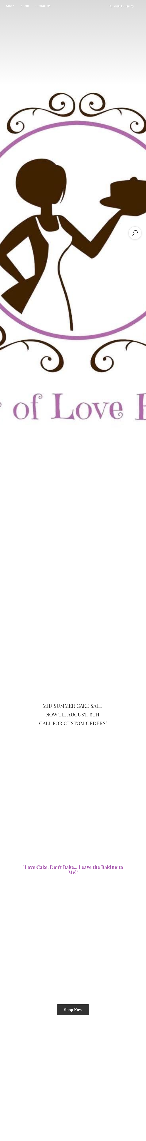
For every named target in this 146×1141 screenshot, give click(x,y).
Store (10, 6)
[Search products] (135, 232)
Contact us (43, 6)
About (25, 6)
